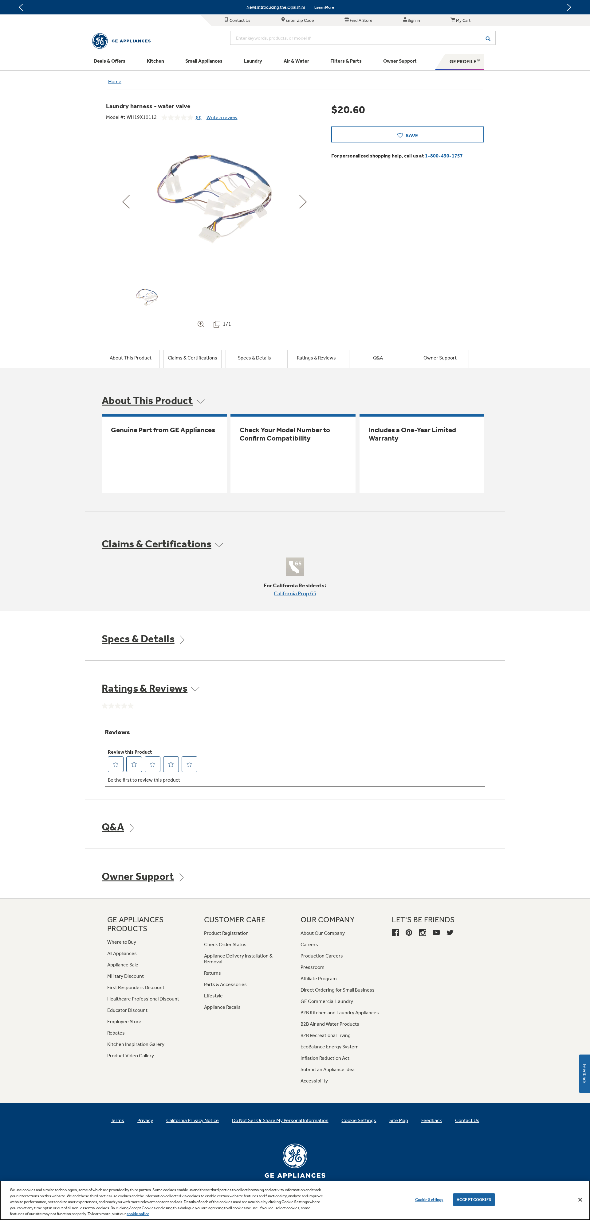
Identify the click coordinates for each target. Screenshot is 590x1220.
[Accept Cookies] (580, 1199)
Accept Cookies (474, 1199)
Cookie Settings (429, 1199)
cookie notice (138, 1213)
